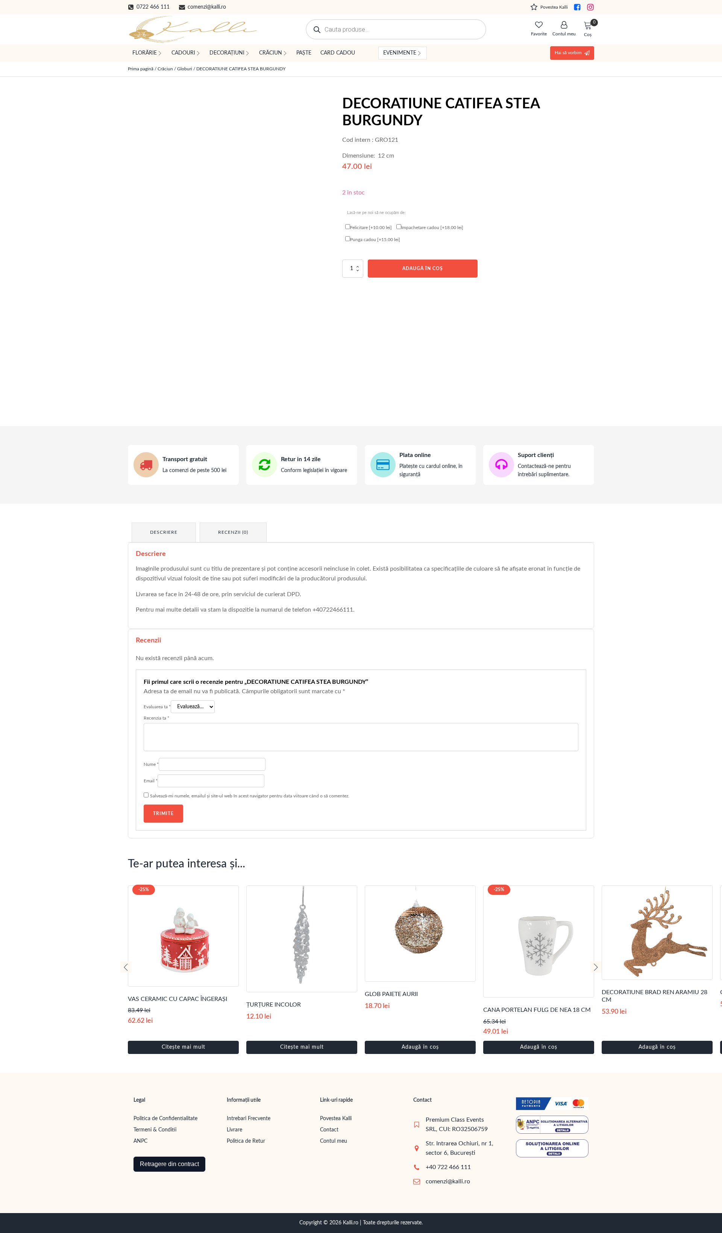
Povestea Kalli (336, 1118)
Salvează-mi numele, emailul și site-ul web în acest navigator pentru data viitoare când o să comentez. (249, 796)
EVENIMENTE (399, 53)
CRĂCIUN (270, 53)
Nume (151, 764)
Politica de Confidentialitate (165, 1118)
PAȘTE (303, 53)
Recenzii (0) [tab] (233, 532)
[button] (149, 7)
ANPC (140, 1141)
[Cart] (587, 26)
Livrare (234, 1130)
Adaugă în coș (422, 268)
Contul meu (333, 1141)
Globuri (184, 69)
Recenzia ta (156, 718)
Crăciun (165, 69)
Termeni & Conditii (154, 1130)
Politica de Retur (246, 1141)
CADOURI (183, 53)
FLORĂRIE (144, 53)
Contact (329, 1130)
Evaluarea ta (157, 707)
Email (151, 781)
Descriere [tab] (163, 532)
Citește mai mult (183, 1047)
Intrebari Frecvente (248, 1118)
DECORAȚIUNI (226, 53)
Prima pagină (140, 69)
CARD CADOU (337, 53)
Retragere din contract (169, 1164)
